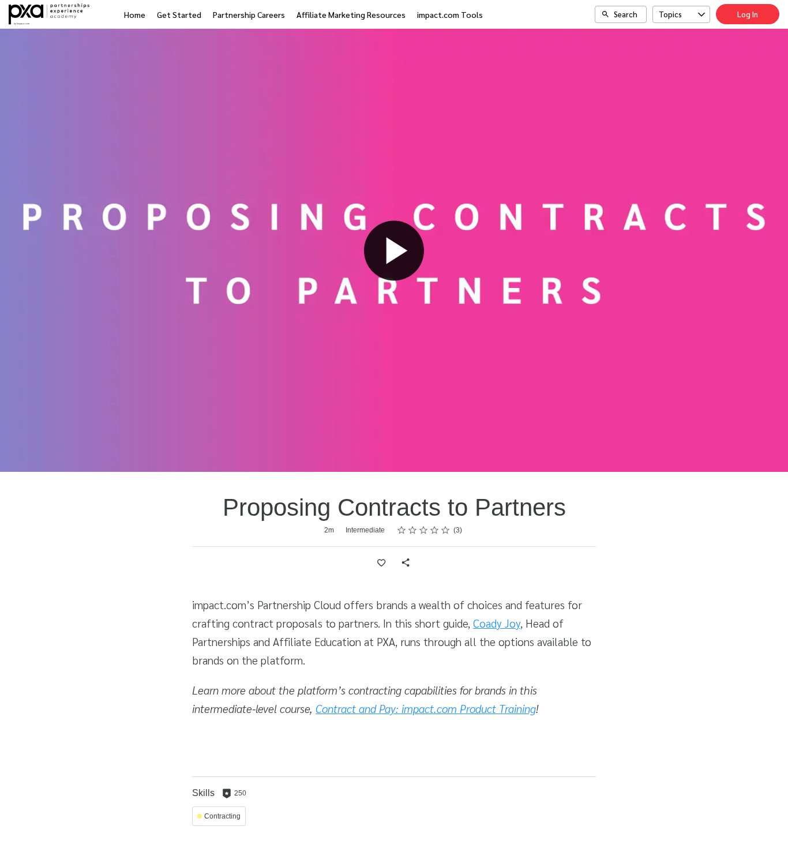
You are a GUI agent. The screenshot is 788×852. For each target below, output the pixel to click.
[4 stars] (434, 530)
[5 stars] (445, 530)
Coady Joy (496, 623)
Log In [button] (747, 14)
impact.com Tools (450, 14)
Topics (670, 14)
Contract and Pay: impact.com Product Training (426, 708)
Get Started (179, 14)
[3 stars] (423, 530)
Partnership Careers (249, 14)
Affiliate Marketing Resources (351, 14)
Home (134, 14)
